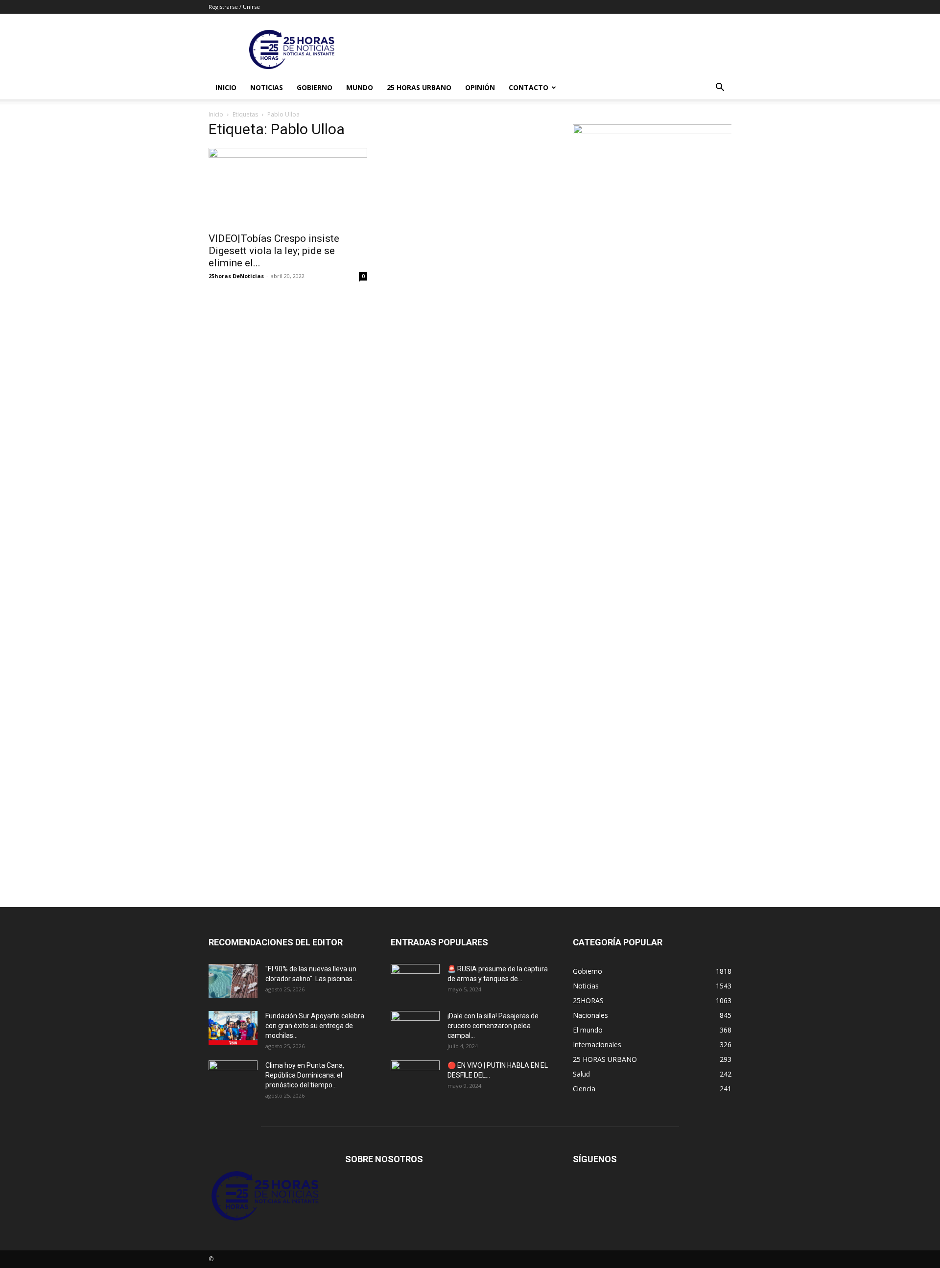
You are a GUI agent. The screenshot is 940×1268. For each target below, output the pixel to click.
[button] (719, 88)
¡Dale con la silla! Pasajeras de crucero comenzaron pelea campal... (493, 1025)
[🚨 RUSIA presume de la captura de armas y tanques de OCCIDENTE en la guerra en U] (415, 981)
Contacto (528, 87)
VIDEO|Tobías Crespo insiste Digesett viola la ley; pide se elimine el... (274, 251)
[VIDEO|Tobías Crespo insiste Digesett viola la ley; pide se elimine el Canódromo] (288, 187)
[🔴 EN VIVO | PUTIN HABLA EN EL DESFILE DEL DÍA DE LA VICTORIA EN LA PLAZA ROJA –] (415, 1077)
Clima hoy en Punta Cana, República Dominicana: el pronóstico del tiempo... (304, 1075)
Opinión (480, 87)
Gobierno (314, 87)
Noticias (266, 87)
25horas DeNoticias (236, 276)
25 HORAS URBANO (419, 87)
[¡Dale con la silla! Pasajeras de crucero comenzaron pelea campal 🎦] (415, 1028)
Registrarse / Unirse (234, 6)
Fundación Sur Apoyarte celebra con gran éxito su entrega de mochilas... (314, 1025)
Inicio (225, 87)
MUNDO (359, 87)
